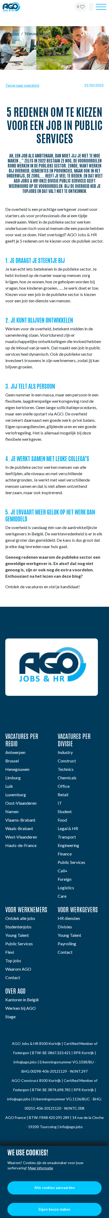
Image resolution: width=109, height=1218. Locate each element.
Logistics (66, 887)
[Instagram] (65, 714)
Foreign (64, 879)
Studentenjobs (18, 926)
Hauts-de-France (21, 845)
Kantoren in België (22, 999)
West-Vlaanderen (21, 836)
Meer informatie (40, 1168)
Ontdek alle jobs (20, 918)
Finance (65, 853)
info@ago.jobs (25, 1062)
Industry (65, 752)
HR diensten (69, 918)
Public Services (71, 862)
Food (62, 819)
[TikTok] (93, 714)
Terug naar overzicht (22, 85)
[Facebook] (38, 714)
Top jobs (13, 960)
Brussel (12, 760)
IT (60, 802)
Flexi (9, 952)
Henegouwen (17, 769)
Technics (66, 769)
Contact (12, 977)
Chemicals (67, 777)
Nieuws (12, 33)
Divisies (65, 926)
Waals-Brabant (19, 828)
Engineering (68, 845)
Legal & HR (68, 828)
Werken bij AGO (20, 1008)
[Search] (91, 7)
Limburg (13, 777)
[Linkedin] (10, 714)
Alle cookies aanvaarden (54, 1187)
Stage (10, 1016)
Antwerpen (15, 752)
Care (62, 896)
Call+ (62, 870)
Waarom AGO (18, 968)
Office (64, 786)
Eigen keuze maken (54, 1209)
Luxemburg (15, 794)
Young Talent (17, 935)
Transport (67, 836)
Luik (9, 786)
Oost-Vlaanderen (21, 802)
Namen (12, 811)
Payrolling (67, 943)
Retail (63, 794)
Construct (67, 760)
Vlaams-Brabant (20, 819)
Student (65, 811)
